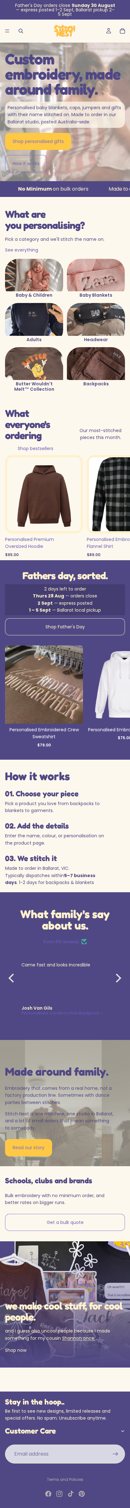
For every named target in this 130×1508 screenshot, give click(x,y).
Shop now (16, 1350)
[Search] (21, 31)
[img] (65, 934)
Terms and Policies (65, 1479)
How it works (26, 163)
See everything (21, 250)
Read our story (28, 1147)
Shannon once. (78, 1338)
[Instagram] (59, 1494)
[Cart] (122, 31)
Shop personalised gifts (38, 141)
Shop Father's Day (65, 627)
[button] (13, 978)
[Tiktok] (70, 1494)
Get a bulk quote (65, 1222)
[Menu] (7, 31)
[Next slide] (118, 698)
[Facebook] (48, 1494)
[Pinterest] (82, 1494)
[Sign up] (115, 1454)
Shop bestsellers (35, 448)
